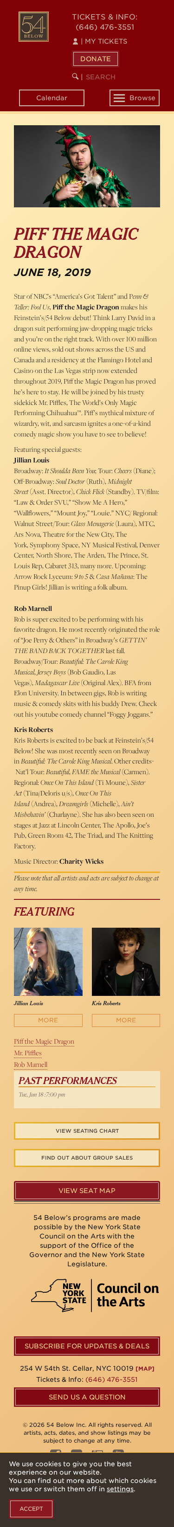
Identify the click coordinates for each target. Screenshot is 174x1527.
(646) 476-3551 (105, 27)
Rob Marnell (30, 1064)
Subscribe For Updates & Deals (87, 1346)
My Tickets (104, 41)
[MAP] (145, 1368)
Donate (95, 59)
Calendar (51, 98)
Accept (31, 1508)
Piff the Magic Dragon (44, 1041)
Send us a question (87, 1397)
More (48, 1020)
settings (120, 1489)
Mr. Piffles (28, 1053)
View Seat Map (87, 1190)
